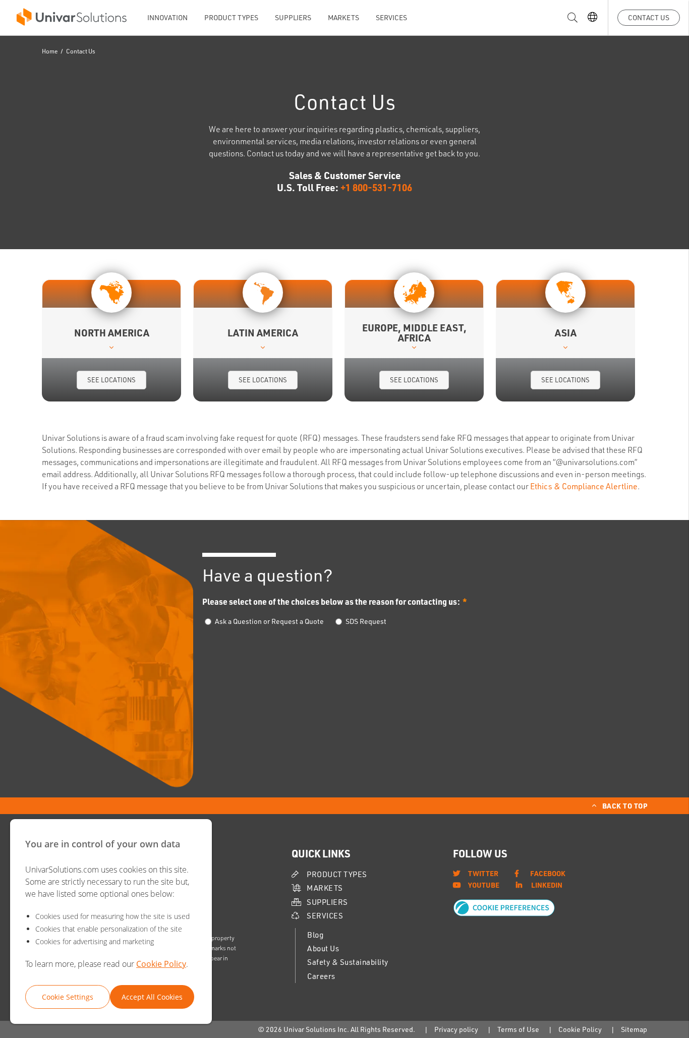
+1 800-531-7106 (376, 187)
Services (391, 17)
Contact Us (648, 17)
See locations (111, 380)
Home (50, 51)
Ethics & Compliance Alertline (584, 486)
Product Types (231, 17)
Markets (343, 17)
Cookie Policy (161, 963)
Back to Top (625, 805)
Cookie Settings (67, 997)
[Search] (572, 18)
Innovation (167, 17)
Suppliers (293, 17)
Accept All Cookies (152, 997)
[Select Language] (592, 18)
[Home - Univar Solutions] (71, 19)
